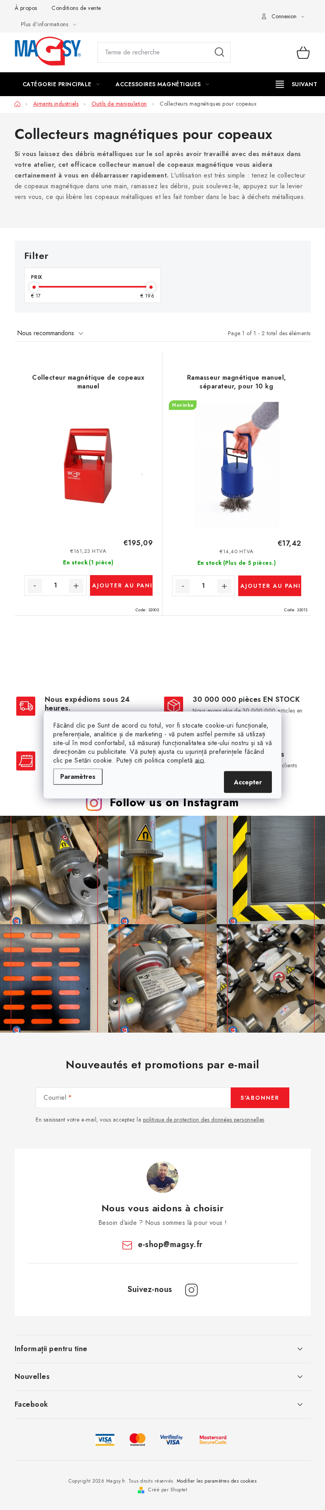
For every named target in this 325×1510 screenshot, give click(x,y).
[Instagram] (191, 1290)
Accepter (248, 782)
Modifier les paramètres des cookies (217, 1481)
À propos (26, 8)
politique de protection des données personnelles (203, 1120)
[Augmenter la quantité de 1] (76, 586)
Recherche (219, 52)
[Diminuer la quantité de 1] (35, 586)
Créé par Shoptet (167, 1489)
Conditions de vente (76, 8)
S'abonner (260, 1098)
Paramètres (78, 776)
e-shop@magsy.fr (170, 1244)
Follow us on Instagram (174, 802)
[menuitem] (61, 84)
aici (200, 760)
